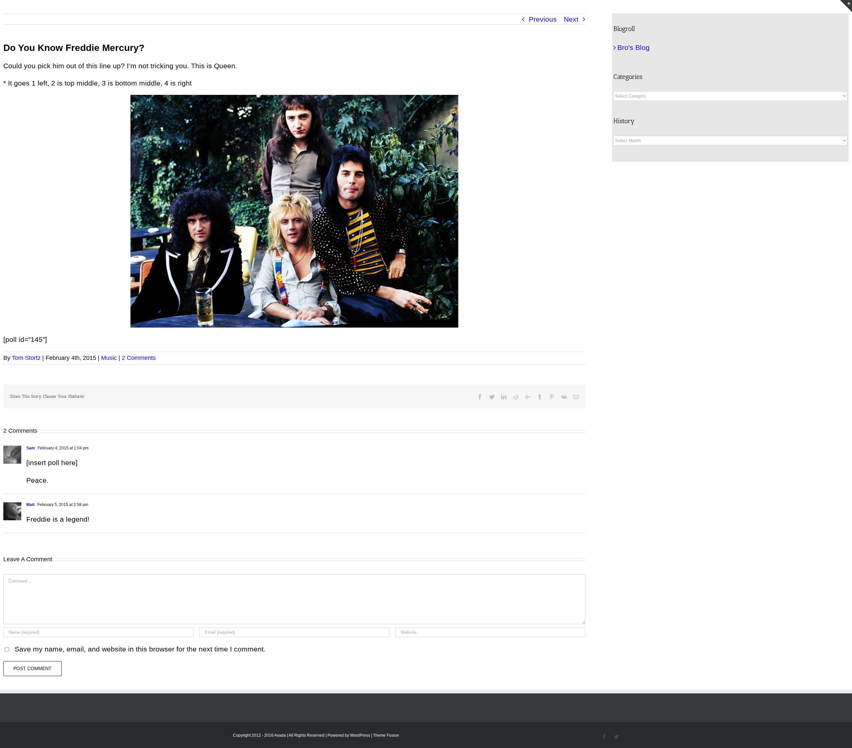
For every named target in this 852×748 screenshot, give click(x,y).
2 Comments (139, 358)
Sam (30, 448)
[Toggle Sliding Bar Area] (846, 6)
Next (571, 19)
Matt (30, 504)
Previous (543, 19)
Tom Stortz (26, 358)
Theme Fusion (386, 735)
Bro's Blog (633, 47)
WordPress (360, 735)
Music (109, 358)
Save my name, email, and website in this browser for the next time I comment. (140, 649)
